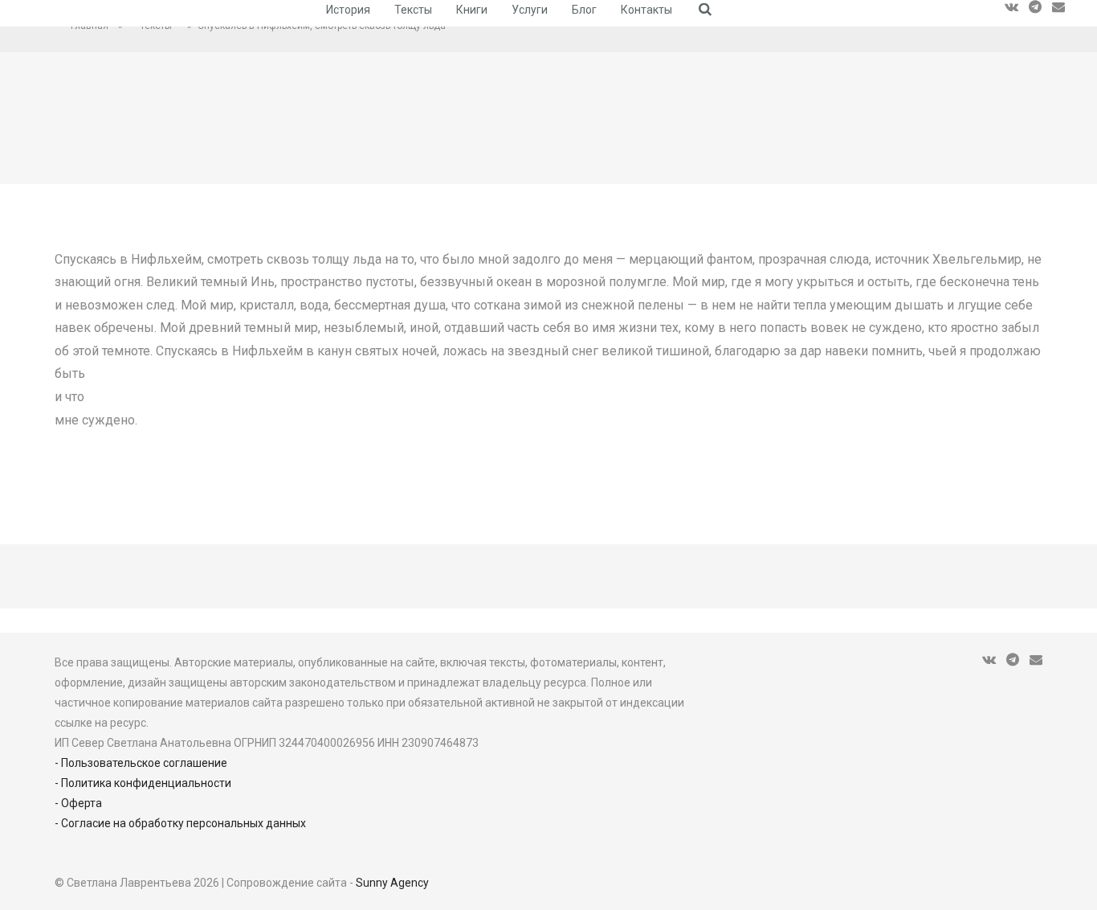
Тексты (413, 9)
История (348, 9)
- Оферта (78, 803)
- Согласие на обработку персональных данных (180, 823)
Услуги (530, 9)
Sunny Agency (392, 882)
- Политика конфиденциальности (143, 783)
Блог (584, 9)
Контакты (646, 9)
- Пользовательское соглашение (141, 762)
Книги (471, 9)
